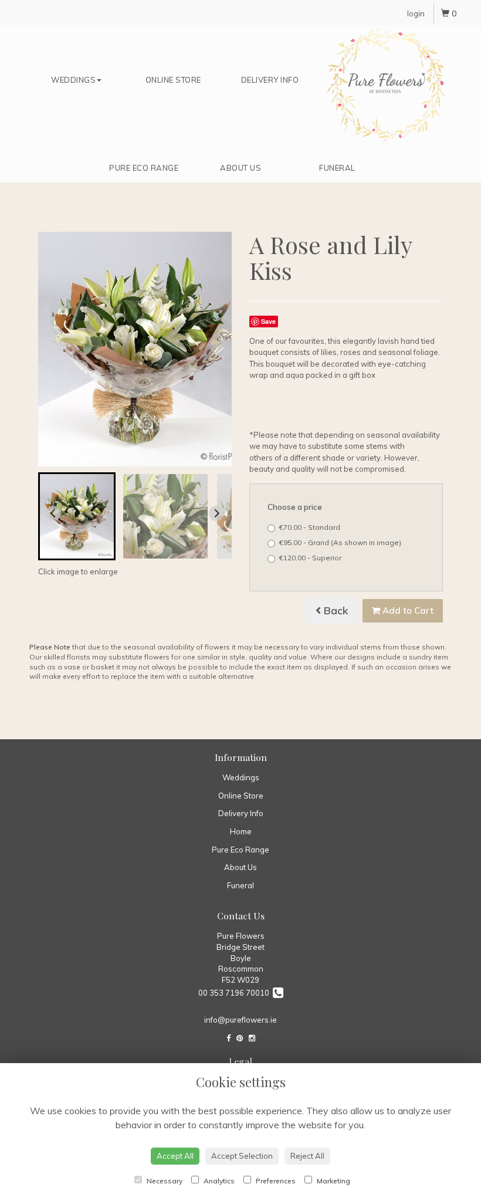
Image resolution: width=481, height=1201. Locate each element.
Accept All (175, 1156)
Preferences (275, 1180)
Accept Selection (242, 1156)
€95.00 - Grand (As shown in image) (340, 542)
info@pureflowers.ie (240, 1019)
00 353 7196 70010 (235, 992)
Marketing (332, 1180)
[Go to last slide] (53, 513)
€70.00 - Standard (309, 527)
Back (334, 610)
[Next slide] (216, 513)
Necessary (163, 1180)
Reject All (307, 1156)
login (416, 13)
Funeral (337, 167)
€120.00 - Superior (310, 557)
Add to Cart (406, 610)
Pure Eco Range (143, 167)
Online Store (173, 79)
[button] (77, 516)
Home (386, 85)
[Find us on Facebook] (228, 1038)
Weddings (73, 79)
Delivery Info (270, 79)
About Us (240, 167)
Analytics (218, 1180)
